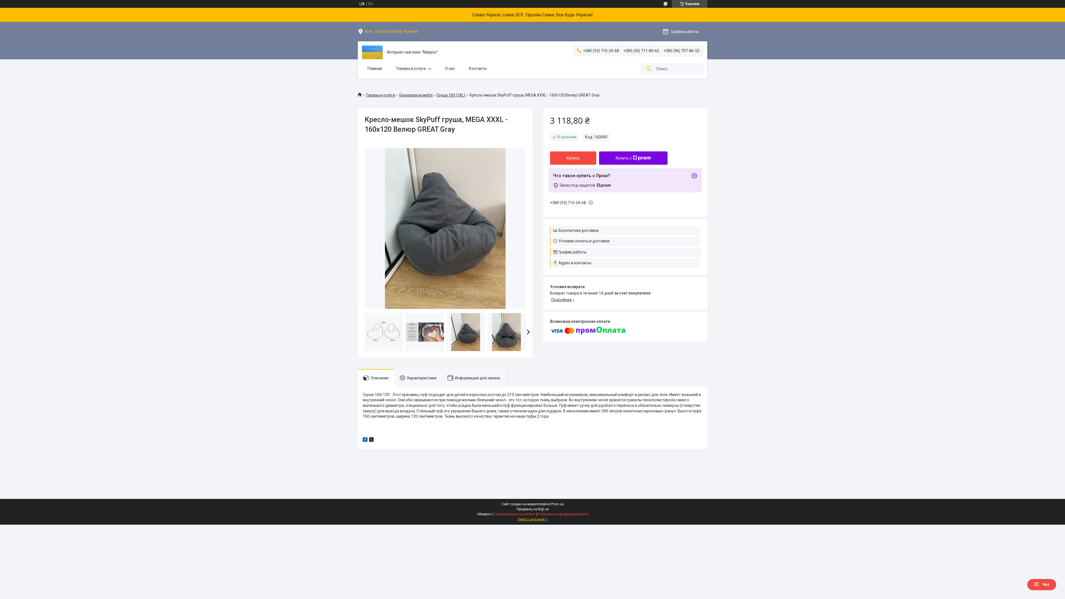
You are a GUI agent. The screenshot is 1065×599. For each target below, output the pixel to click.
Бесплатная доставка (579, 230)
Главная (374, 68)
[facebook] (365, 440)
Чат (1045, 584)
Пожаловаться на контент (515, 514)
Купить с (624, 158)
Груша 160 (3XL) (451, 95)
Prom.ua (557, 504)
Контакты (478, 68)
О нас (450, 68)
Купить (573, 158)
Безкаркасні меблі (416, 95)
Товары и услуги (411, 68)
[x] (371, 440)
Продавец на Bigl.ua (533, 509)
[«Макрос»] (372, 52)
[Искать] (648, 69)
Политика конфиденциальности (563, 514)
